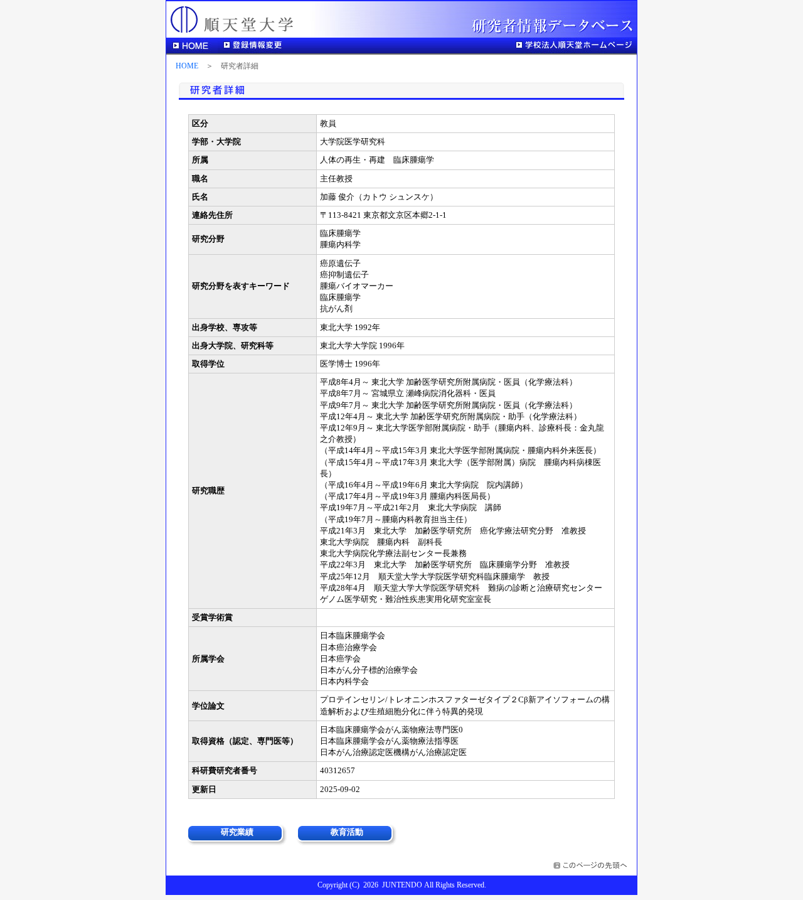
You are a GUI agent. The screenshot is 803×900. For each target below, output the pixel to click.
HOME (187, 66)
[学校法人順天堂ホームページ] (574, 45)
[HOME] (192, 45)
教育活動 (347, 832)
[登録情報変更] (255, 45)
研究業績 (237, 832)
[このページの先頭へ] (591, 866)
